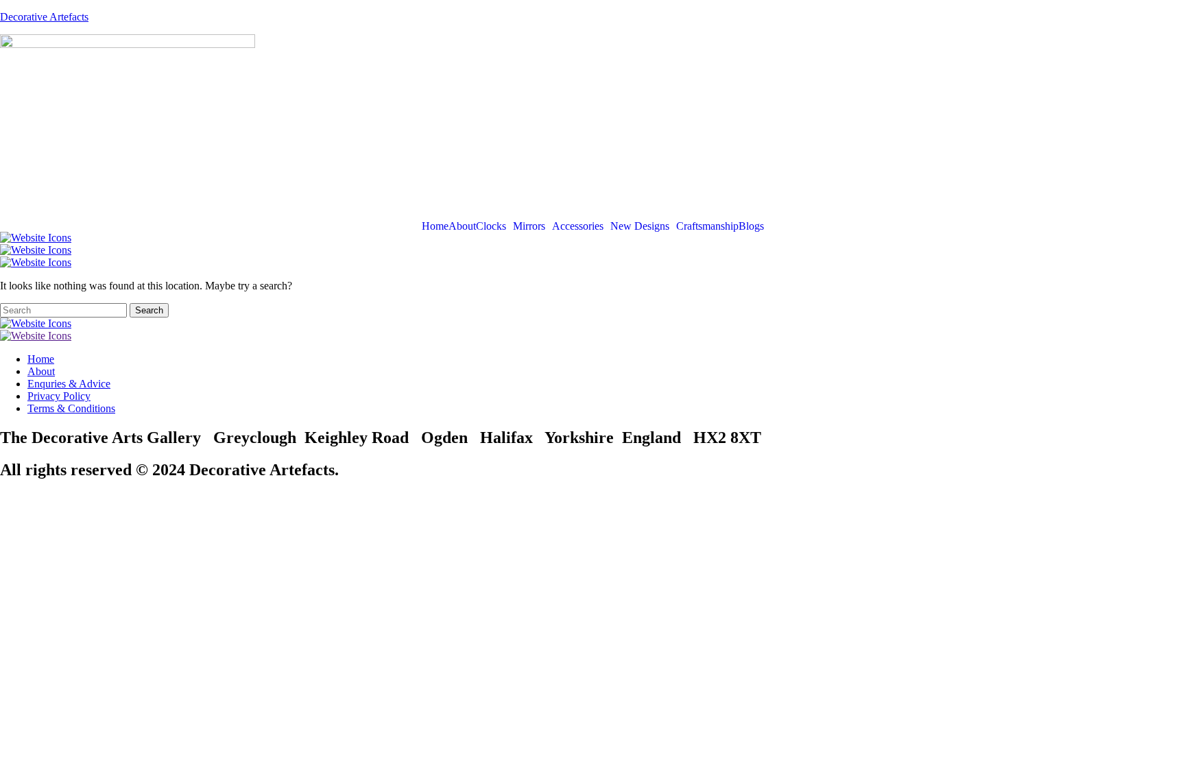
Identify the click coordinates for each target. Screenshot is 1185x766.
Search (149, 310)
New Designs (639, 226)
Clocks (491, 226)
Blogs (751, 226)
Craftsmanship (707, 226)
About (462, 226)
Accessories (577, 226)
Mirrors (529, 226)
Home (435, 226)
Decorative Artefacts (44, 17)
